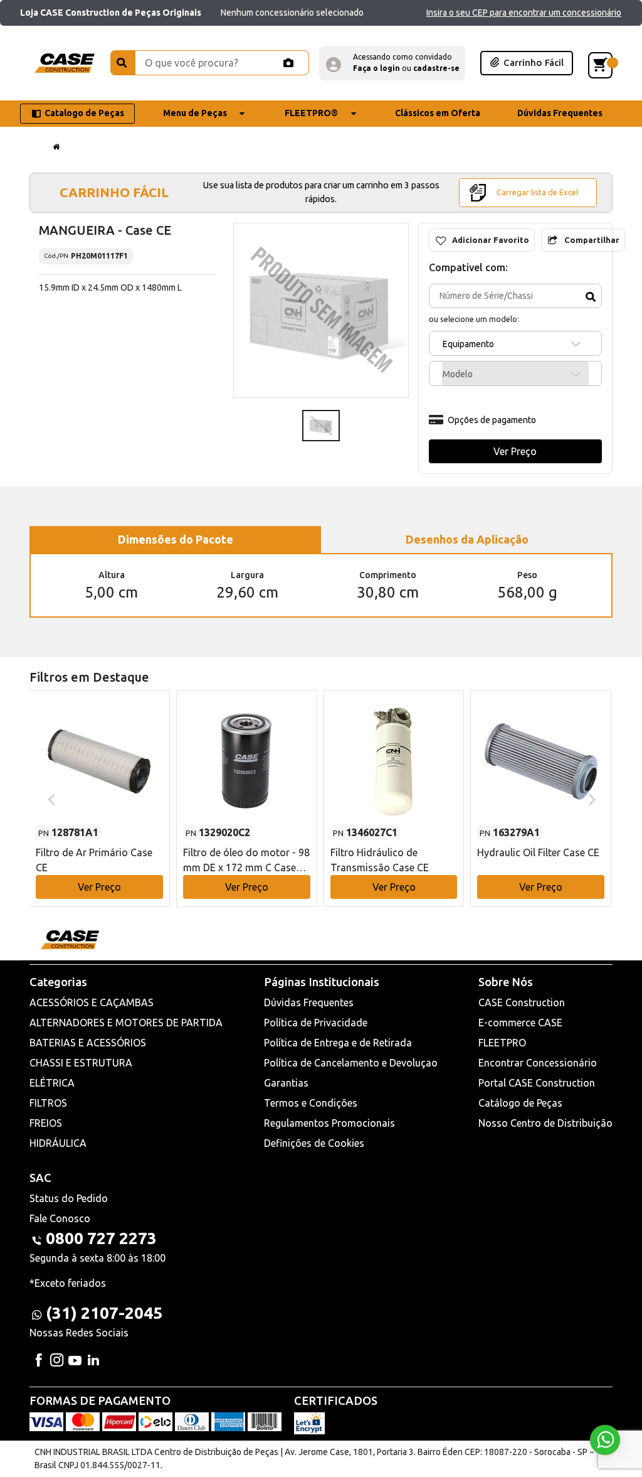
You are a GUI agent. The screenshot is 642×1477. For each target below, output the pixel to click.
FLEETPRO (502, 1042)
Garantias (286, 1082)
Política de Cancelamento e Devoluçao (351, 1062)
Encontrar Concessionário (537, 1062)
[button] (392, 63)
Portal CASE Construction (536, 1082)
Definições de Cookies (314, 1143)
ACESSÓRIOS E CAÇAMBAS (91, 1002)
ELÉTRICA (52, 1082)
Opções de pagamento (492, 420)
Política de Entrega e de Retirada (338, 1042)
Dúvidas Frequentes (309, 1002)
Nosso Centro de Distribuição (545, 1123)
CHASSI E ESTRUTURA (80, 1062)
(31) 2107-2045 (104, 1313)
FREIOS (45, 1123)
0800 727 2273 (101, 1238)
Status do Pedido (68, 1198)
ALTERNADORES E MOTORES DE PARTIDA (126, 1022)
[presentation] (50, 798)
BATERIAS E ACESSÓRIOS (87, 1042)
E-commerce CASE (520, 1022)
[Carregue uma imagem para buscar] (288, 63)
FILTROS (48, 1103)
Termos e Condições (310, 1103)
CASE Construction (521, 1002)
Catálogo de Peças (520, 1103)
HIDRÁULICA (58, 1143)
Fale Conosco (59, 1218)
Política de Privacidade (315, 1022)
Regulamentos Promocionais (329, 1123)
